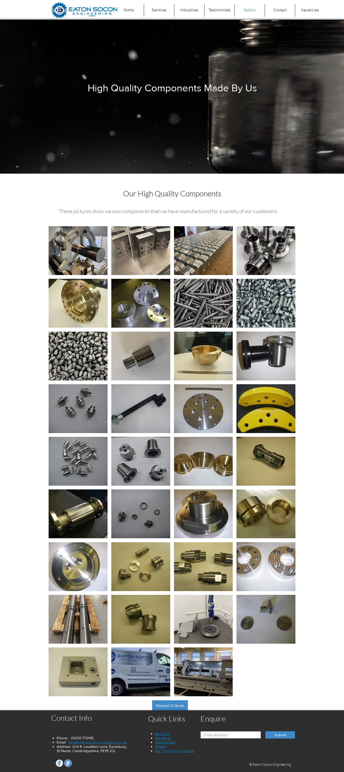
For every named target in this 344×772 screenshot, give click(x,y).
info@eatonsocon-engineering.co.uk (97, 742)
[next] (286, 464)
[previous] (58, 464)
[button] (78, 250)
